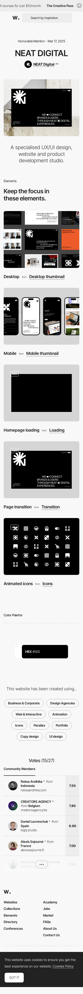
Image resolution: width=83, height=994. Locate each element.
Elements (10, 915)
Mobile (10, 353)
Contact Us (51, 935)
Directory (11, 922)
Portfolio (62, 725)
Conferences (13, 928)
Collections (12, 909)
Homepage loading (21, 430)
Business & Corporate (24, 703)
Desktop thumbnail (47, 277)
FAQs (47, 922)
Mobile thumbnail (42, 353)
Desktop (11, 276)
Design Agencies (62, 703)
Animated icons (18, 583)
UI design (56, 736)
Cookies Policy (63, 966)
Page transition (18, 506)
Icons (48, 584)
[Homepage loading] (41, 393)
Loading (57, 430)
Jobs (46, 909)
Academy (50, 902)
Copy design (30, 736)
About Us (50, 928)
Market (48, 915)
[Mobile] (41, 316)
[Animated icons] (41, 546)
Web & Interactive (29, 714)
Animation (59, 714)
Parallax (39, 725)
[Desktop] (41, 239)
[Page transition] (41, 469)
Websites (10, 902)
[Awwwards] (15, 18)
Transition (51, 507)
